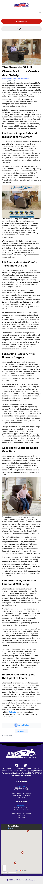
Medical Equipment (9, 78)
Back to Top (21, 731)
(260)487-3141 (21, 806)
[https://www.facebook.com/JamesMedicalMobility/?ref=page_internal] (17, 764)
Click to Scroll (6, 875)
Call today (13, 712)
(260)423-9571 (21, 786)
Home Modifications (25, 78)
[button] (40, 13)
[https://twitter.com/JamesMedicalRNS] (26, 764)
